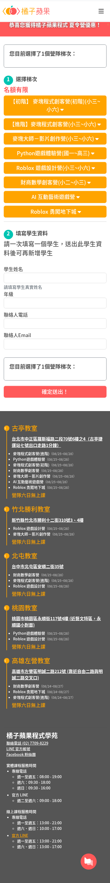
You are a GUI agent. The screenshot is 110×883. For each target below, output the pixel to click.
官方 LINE (20, 835)
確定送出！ (55, 392)
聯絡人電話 (16, 314)
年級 (8, 293)
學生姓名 (13, 268)
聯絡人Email (17, 334)
